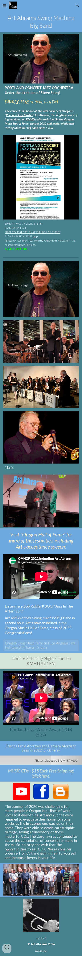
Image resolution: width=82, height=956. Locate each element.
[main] (41, 21)
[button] (4, 5)
